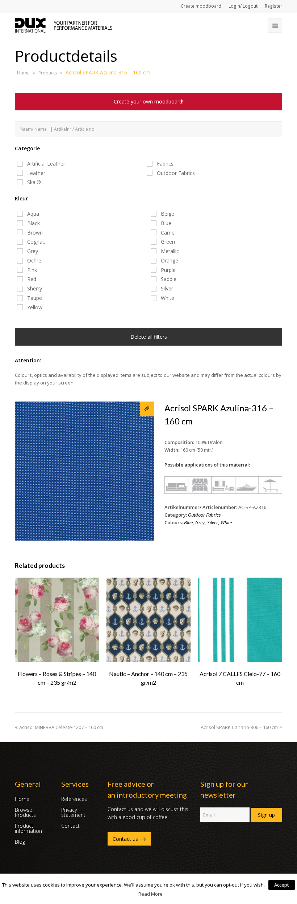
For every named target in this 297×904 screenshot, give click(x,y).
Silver (212, 522)
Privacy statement (73, 812)
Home (23, 73)
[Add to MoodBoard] (147, 409)
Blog (20, 841)
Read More (150, 894)
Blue (188, 522)
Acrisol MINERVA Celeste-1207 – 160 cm (61, 727)
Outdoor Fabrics (204, 515)
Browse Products (25, 812)
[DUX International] (63, 24)
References (74, 798)
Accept (281, 884)
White (226, 522)
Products (47, 73)
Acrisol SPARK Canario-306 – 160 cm (239, 727)
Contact (70, 825)
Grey (200, 522)
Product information (28, 828)
